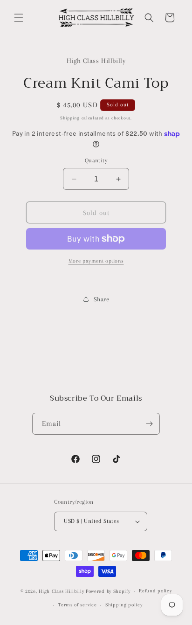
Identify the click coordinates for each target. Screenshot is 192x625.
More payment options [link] (96, 261)
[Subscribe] (149, 424)
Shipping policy (124, 605)
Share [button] (102, 299)
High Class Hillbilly (61, 591)
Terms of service (77, 605)
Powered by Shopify (108, 591)
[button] (18, 17)
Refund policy (155, 591)
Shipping (70, 117)
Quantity (96, 160)
